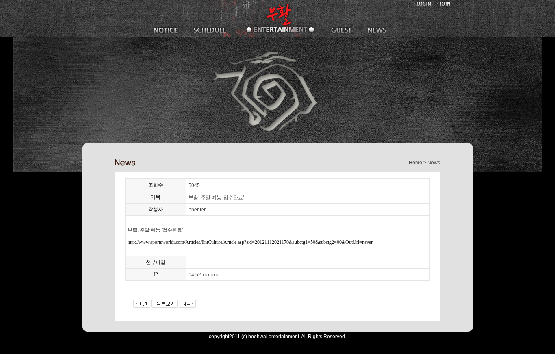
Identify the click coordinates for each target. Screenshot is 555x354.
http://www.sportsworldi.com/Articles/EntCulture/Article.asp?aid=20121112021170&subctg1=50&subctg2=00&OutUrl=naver (250, 242)
